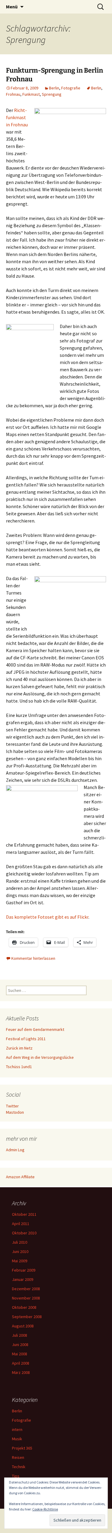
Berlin (54, 88)
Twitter (12, 1106)
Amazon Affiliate (20, 1176)
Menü (12, 7)
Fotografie (70, 88)
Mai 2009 (19, 1260)
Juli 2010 (19, 1242)
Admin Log (15, 1149)
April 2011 (20, 1223)
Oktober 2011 (24, 1214)
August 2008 (23, 1326)
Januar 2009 (22, 1279)
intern (17, 1429)
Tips (15, 1476)
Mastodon (15, 1112)
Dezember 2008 (26, 1288)
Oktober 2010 (24, 1233)
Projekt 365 (22, 1448)
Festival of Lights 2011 (26, 1038)
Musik (17, 1438)
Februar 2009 (23, 1270)
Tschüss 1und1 (19, 1066)
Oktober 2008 (24, 1307)
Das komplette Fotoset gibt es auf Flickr (47, 917)
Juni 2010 (20, 1251)
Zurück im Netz (19, 1048)
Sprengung (52, 94)
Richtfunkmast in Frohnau (17, 117)
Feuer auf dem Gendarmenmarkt (35, 1029)
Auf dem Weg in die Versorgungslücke (40, 1057)
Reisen (18, 1457)
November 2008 (26, 1298)
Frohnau (13, 94)
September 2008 (27, 1316)
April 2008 (20, 1363)
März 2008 (21, 1372)
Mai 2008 (19, 1354)
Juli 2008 (19, 1335)
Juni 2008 (20, 1344)
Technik (18, 1466)
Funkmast (31, 94)
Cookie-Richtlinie (45, 1509)
